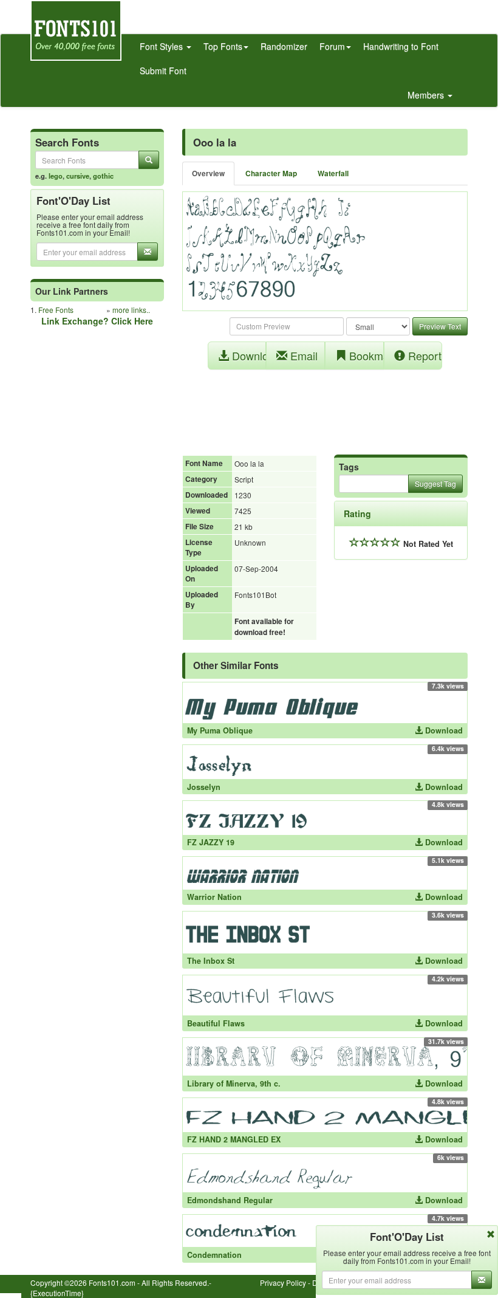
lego (56, 175)
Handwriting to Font (400, 46)
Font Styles (162, 46)
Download (248, 355)
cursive (77, 175)
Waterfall (333, 173)
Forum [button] (332, 46)
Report (423, 355)
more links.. (131, 309)
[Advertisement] (325, 406)
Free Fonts (55, 309)
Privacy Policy (283, 1282)
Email (302, 355)
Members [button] (427, 95)
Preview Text (440, 326)
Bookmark (365, 355)
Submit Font (163, 70)
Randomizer (284, 46)
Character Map (271, 173)
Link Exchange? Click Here (97, 321)
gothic (103, 175)
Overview (208, 173)
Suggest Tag (435, 483)
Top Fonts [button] (222, 46)
